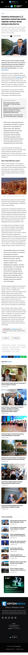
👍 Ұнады (5, 338)
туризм (17, 351)
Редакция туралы (19, 649)
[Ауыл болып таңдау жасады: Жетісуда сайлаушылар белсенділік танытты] (14, 472)
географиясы (5, 347)
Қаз (6, 6)
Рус (9, 6)
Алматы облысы (21, 345)
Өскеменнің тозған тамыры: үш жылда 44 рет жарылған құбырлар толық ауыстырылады (13, 458)
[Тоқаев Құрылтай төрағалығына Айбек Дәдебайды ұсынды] (5, 522)
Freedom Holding (6, 345)
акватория (13, 345)
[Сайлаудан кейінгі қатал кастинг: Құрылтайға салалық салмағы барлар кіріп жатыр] (5, 556)
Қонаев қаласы (5, 349)
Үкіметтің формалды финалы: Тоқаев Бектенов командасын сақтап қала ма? (17, 536)
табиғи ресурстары (6, 351)
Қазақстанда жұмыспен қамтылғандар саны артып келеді (17, 549)
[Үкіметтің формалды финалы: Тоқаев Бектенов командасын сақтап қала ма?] (5, 536)
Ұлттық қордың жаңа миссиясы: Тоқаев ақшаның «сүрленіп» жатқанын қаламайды (18, 529)
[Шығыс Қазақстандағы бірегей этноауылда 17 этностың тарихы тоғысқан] (14, 373)
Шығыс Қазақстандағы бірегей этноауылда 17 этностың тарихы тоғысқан (11, 104)
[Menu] (2, 2)
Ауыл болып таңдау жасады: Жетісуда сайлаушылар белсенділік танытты (11, 482)
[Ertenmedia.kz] (14, 2)
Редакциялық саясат (10, 649)
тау (13, 351)
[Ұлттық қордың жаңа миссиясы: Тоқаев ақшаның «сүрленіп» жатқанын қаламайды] (5, 529)
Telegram (14, 329)
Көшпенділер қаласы (14, 347)
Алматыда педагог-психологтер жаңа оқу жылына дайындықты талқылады (13, 115)
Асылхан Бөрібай (17, 35)
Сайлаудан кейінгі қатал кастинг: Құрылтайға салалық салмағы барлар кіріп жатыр (17, 556)
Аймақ (2, 13)
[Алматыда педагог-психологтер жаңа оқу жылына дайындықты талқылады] (14, 424)
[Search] (26, 2)
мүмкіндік (18, 77)
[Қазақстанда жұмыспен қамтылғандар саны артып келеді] (5, 549)
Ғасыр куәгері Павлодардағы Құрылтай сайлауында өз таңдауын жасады (12, 506)
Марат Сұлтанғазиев (15, 349)
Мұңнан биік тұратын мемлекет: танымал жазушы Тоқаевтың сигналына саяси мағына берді (18, 543)
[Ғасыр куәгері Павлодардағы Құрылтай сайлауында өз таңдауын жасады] (14, 495)
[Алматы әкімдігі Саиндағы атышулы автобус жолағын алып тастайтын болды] (5, 570)
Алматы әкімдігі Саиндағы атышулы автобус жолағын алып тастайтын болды (18, 570)
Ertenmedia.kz (4, 69)
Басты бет (3, 9)
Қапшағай (23, 347)
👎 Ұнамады (15, 338)
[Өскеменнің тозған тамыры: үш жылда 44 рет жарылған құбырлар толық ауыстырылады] (14, 448)
